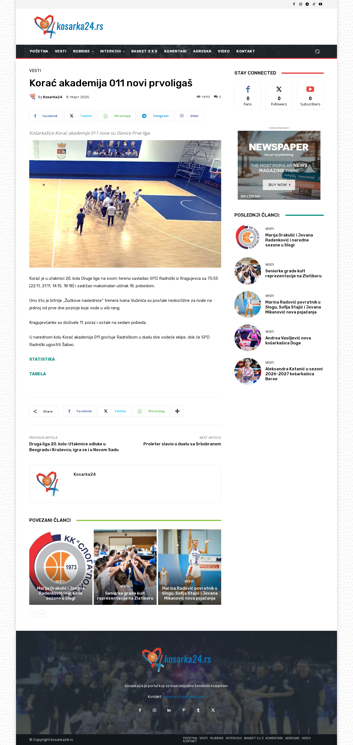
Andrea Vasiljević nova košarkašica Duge (288, 340)
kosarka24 (53, 97)
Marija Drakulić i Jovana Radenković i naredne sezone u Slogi (61, 593)
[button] (317, 51)
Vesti (35, 71)
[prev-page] (32, 614)
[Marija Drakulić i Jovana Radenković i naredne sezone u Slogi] (60, 567)
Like (248, 86)
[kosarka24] (33, 96)
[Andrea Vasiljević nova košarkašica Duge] (247, 337)
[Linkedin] (169, 710)
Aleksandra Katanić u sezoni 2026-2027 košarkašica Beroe (294, 373)
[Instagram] (300, 4)
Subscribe (310, 86)
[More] (177, 411)
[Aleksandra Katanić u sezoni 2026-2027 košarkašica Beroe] (247, 371)
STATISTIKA (42, 359)
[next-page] (41, 614)
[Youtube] (320, 4)
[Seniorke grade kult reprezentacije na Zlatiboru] (125, 567)
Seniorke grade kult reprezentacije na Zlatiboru (125, 596)
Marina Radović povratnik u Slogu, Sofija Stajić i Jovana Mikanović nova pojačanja (190, 593)
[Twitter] (213, 710)
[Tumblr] (198, 710)
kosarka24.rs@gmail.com (184, 697)
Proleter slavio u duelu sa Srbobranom (182, 443)
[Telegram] (307, 4)
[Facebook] (294, 4)
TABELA (37, 373)
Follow (279, 86)
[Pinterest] (183, 710)
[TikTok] (314, 4)
